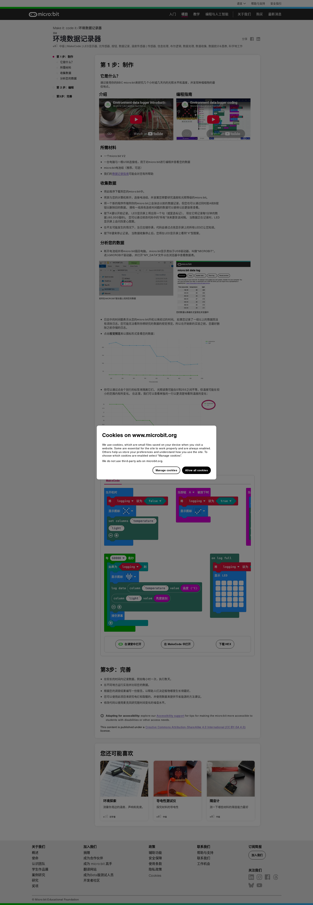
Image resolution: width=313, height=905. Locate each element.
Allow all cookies (196, 470)
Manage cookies (166, 470)
